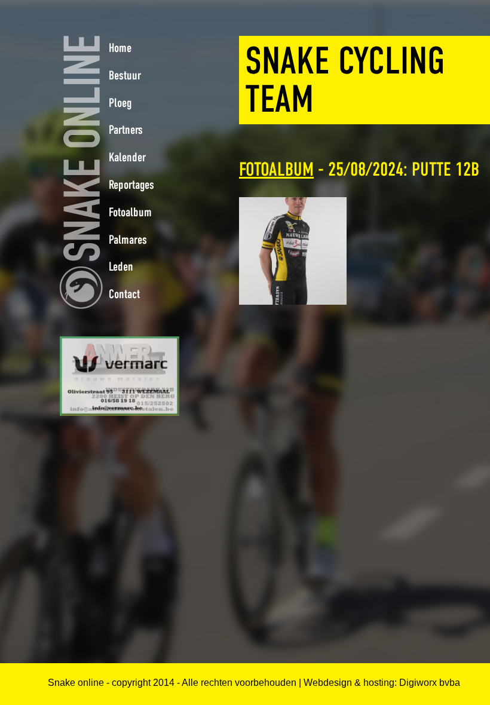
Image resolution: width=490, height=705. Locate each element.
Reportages (131, 184)
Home (120, 48)
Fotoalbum (276, 169)
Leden (121, 266)
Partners (126, 129)
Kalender (127, 157)
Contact (124, 294)
